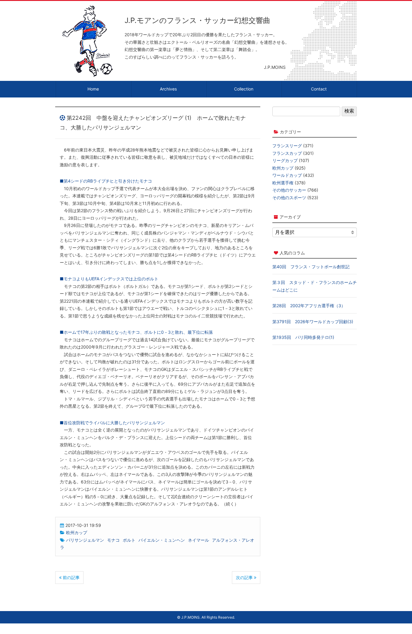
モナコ (113, 540)
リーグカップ (285, 160)
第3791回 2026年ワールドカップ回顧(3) (312, 321)
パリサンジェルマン (85, 540)
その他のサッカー (289, 190)
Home (93, 88)
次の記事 (245, 577)
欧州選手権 (282, 182)
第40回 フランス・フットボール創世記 (311, 266)
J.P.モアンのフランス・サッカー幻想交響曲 (197, 20)
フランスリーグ (287, 145)
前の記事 (71, 577)
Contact (319, 88)
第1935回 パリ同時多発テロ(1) (303, 337)
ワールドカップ (287, 175)
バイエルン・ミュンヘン (161, 540)
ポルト (129, 540)
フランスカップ (287, 153)
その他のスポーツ (289, 197)
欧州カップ (76, 532)
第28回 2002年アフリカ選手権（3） (308, 305)
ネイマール (198, 540)
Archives (168, 88)
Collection (243, 88)
